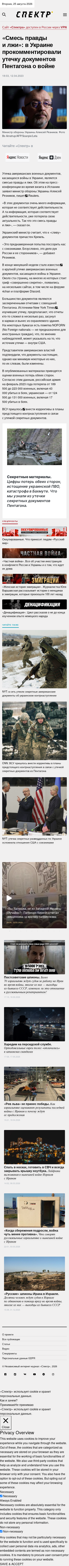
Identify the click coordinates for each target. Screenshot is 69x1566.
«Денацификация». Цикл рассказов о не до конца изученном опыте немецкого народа (33, 614)
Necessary (10, 1496)
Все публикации (11, 1339)
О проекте (7, 1334)
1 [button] (10, 931)
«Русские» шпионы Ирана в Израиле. (33, 1299)
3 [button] (21, 931)
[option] (34, 895)
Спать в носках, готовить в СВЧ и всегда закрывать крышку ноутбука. (34, 1172)
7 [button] (43, 931)
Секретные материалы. (34, 491)
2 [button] (15, 931)
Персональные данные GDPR (18, 1358)
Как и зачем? (8, 1400)
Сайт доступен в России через (34, 27)
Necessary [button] (7, 1491)
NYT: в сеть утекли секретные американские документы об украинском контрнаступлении (29, 693)
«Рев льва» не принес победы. (34, 1109)
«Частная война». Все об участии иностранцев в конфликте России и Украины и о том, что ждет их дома (33, 564)
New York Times (44, 307)
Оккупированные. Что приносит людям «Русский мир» (33, 541)
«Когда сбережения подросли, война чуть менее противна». (33, 1235)
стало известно (49, 265)
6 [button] (37, 931)
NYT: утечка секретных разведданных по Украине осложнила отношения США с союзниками (32, 840)
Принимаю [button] (7, 1405)
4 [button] (26, 931)
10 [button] (59, 931)
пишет (20, 195)
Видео (5, 1348)
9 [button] (54, 931)
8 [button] (48, 931)
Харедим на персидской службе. (32, 1047)
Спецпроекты (10, 521)
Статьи (6, 1344)
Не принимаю (24, 1405)
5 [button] (32, 931)
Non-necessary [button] (10, 1527)
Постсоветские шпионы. (34, 984)
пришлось (15, 409)
